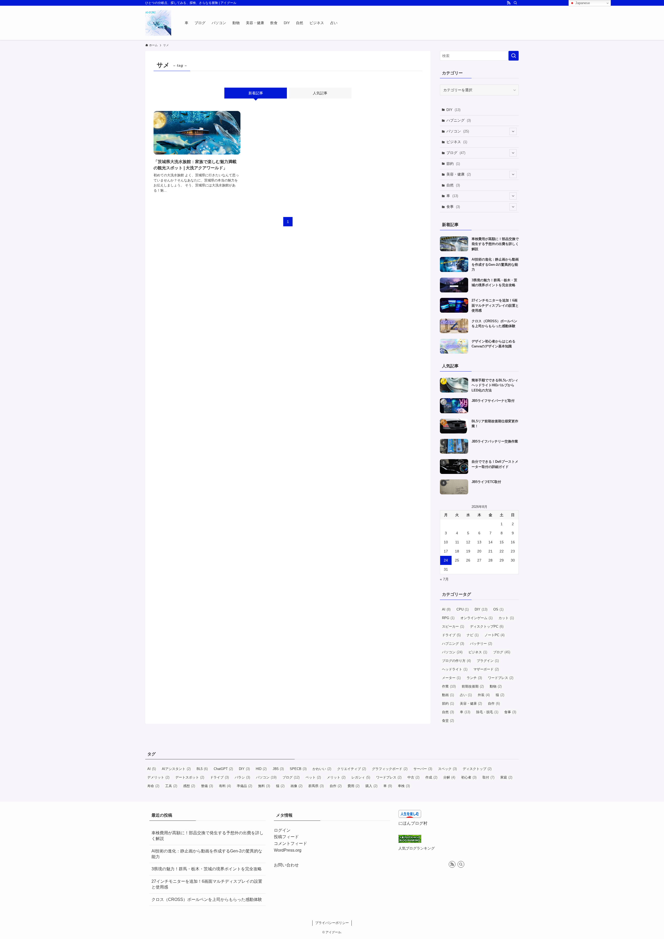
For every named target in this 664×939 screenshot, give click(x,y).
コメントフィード (290, 843)
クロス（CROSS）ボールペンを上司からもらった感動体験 (206, 899)
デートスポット (189, 777)
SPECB (298, 769)
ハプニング (458, 120)
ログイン (282, 830)
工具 (171, 786)
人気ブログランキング (416, 848)
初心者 (468, 777)
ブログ (455, 153)
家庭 (506, 777)
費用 (353, 786)
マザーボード (486, 669)
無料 (264, 786)
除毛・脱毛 (487, 712)
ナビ (473, 635)
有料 (225, 786)
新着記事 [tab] (255, 93)
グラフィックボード (389, 769)
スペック (447, 769)
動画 (448, 695)
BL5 (202, 769)
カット (506, 618)
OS (498, 609)
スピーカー (453, 626)
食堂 (448, 721)
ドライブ (451, 635)
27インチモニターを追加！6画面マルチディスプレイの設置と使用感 (206, 884)
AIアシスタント (176, 769)
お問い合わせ (286, 865)
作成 (431, 777)
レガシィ (360, 777)
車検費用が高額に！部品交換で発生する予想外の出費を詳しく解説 (207, 836)
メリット (336, 777)
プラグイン (488, 661)
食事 (453, 207)
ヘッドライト (454, 669)
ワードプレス (500, 678)
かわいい (322, 769)
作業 (449, 686)
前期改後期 (473, 686)
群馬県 (316, 786)
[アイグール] (158, 23)
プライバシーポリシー (332, 923)
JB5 (278, 769)
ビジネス (456, 142)
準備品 (244, 786)
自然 (453, 185)
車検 (404, 786)
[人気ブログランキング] (409, 841)
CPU (463, 609)
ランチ (474, 678)
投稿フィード (286, 837)
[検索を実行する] (513, 56)
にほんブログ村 (412, 823)
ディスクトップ (477, 769)
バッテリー (481, 644)
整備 (207, 786)
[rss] (508, 3)
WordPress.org (287, 850)
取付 (488, 777)
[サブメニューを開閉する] (513, 131)
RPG (448, 618)
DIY (453, 110)
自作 (494, 703)
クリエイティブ (351, 769)
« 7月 (444, 579)
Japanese (582, 3)
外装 (484, 695)
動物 (496, 686)
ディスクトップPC (486, 626)
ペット (313, 777)
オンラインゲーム (476, 618)
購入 (371, 786)
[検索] (515, 3)
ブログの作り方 (456, 661)
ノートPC (494, 635)
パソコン (457, 131)
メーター (451, 678)
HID (261, 769)
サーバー (422, 769)
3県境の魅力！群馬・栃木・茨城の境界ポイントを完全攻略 (206, 869)
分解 (449, 777)
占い (466, 695)
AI (446, 609)
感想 (189, 786)
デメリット (158, 777)
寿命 (153, 786)
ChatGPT (223, 769)
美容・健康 (458, 174)
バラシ (242, 777)
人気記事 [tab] (320, 93)
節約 (453, 164)
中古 (413, 777)
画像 (296, 786)
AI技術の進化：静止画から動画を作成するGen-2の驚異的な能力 (206, 854)
